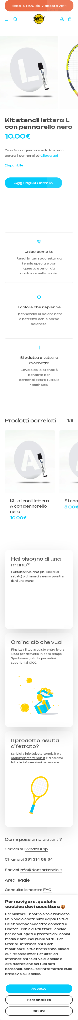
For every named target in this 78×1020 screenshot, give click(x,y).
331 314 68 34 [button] (39, 859)
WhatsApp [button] (36, 849)
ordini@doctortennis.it (28, 758)
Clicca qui (49, 155)
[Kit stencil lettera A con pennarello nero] (30, 461)
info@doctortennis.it (40, 753)
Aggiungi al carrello (33, 183)
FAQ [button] (47, 890)
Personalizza (39, 1000)
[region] (39, 957)
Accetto (39, 988)
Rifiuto (39, 1011)
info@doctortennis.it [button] (41, 870)
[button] (7, 19)
